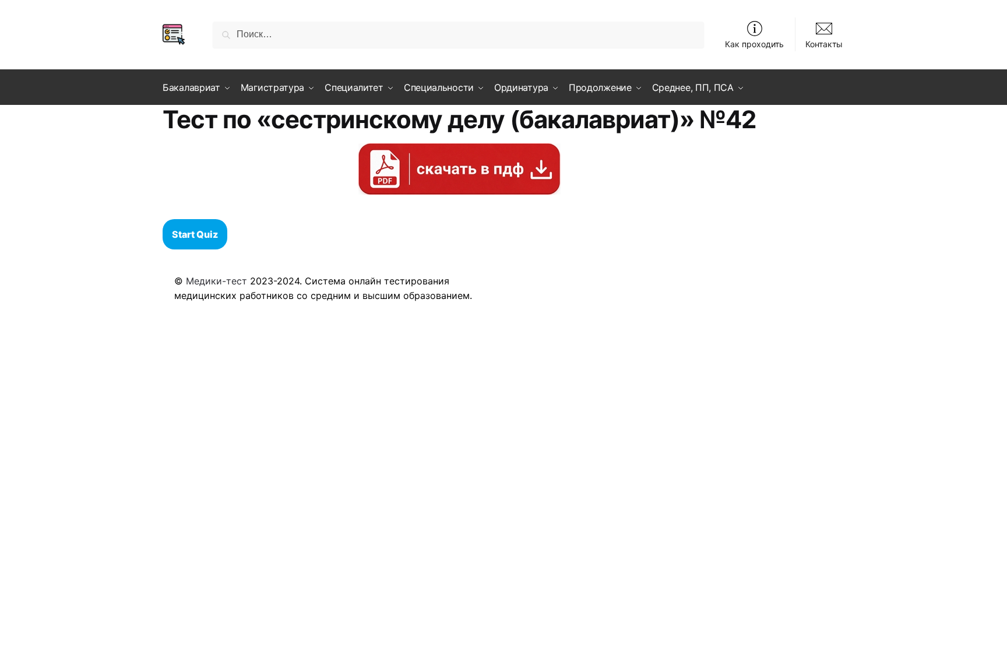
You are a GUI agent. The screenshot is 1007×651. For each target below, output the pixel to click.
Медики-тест (216, 281)
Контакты (824, 44)
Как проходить (754, 44)
